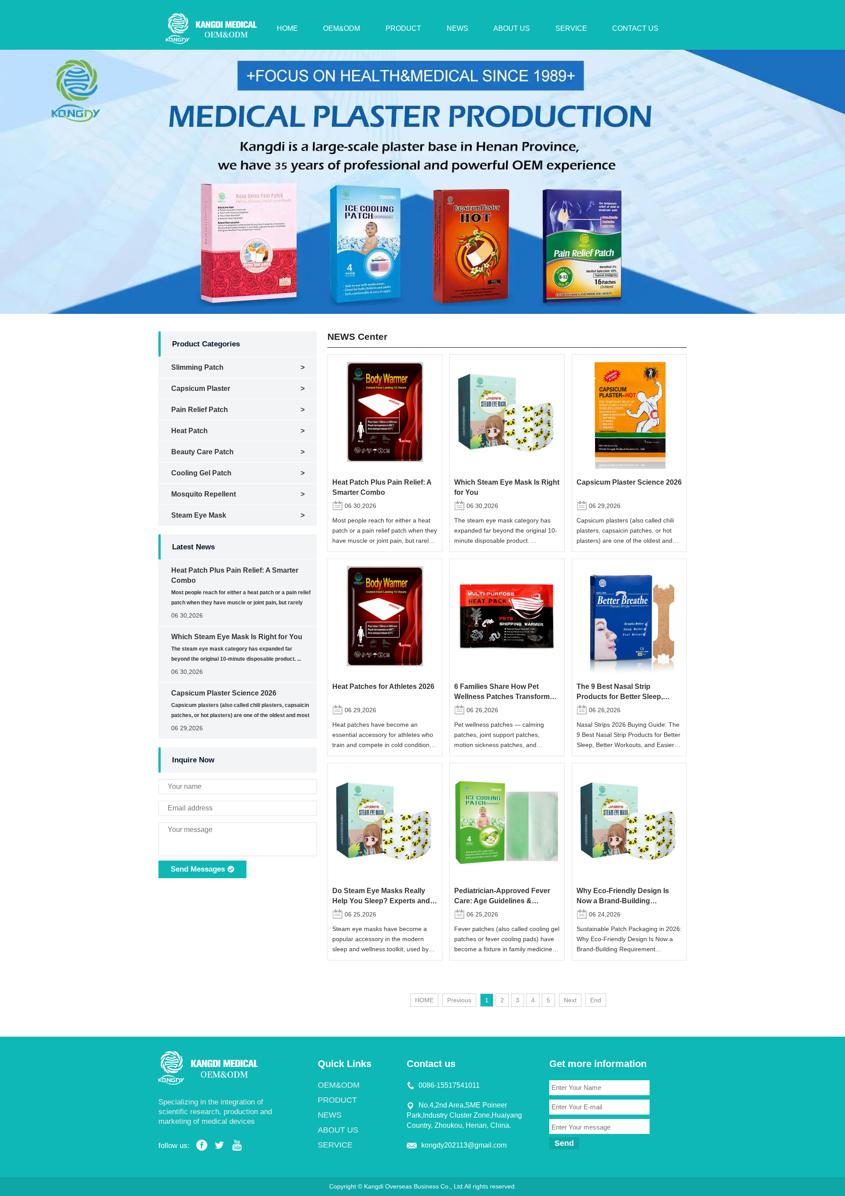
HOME (287, 28)
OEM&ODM (341, 28)
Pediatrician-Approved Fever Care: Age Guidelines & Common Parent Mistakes (502, 901)
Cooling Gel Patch (201, 473)
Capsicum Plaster (200, 388)
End (595, 1000)
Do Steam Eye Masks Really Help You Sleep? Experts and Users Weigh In (381, 901)
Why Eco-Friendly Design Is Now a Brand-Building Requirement (623, 901)
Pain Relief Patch (199, 409)
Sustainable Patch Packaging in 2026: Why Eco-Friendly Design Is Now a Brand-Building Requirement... (629, 939)
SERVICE (571, 28)
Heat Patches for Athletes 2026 (383, 686)
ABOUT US (511, 28)
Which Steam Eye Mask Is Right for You (236, 636)
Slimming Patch (197, 367)
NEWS (457, 28)
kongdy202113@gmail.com (464, 1145)
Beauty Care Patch (202, 452)
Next (570, 1000)
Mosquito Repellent (203, 494)
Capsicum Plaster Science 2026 (223, 693)
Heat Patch (189, 430)
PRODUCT (403, 28)
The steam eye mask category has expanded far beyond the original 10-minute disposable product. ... (505, 530)
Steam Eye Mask (198, 515)
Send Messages (199, 869)
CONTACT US (635, 28)
